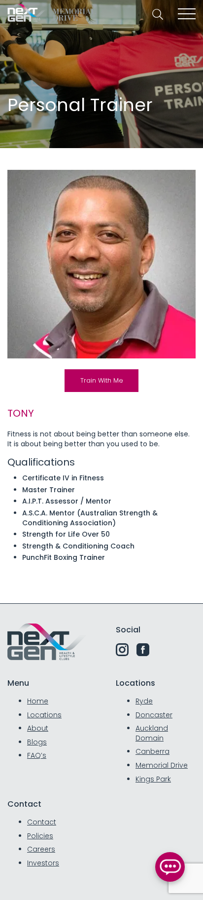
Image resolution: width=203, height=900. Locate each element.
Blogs (37, 742)
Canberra (152, 751)
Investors (43, 863)
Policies (40, 836)
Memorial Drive (161, 765)
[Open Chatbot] (170, 867)
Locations (44, 715)
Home (37, 701)
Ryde (144, 701)
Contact (41, 822)
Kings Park (153, 779)
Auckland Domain (151, 733)
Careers (41, 849)
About (37, 728)
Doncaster (153, 715)
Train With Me (101, 380)
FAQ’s (36, 755)
